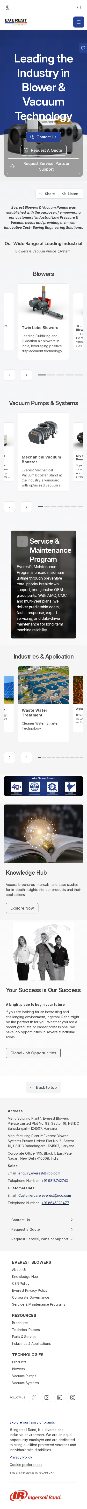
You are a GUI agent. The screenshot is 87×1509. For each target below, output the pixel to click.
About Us (19, 1270)
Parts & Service (24, 1337)
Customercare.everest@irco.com (44, 1195)
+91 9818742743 (55, 1181)
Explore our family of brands (32, 1422)
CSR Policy (20, 1283)
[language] (7, 7)
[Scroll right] (26, 374)
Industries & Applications (31, 1343)
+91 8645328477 (55, 1203)
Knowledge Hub (25, 1276)
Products (19, 1362)
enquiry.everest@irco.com (39, 1173)
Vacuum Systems (25, 1383)
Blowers (18, 1369)
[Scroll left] (9, 374)
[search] (79, 7)
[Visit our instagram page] (72, 1397)
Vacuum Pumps (24, 1376)
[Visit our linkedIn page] (59, 1397)
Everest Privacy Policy (30, 1290)
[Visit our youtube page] (46, 1397)
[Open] (78, 22)
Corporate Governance (30, 1297)
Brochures (20, 1323)
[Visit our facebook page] (33, 1397)
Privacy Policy (21, 1457)
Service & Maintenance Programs (38, 1304)
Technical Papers (26, 1330)
